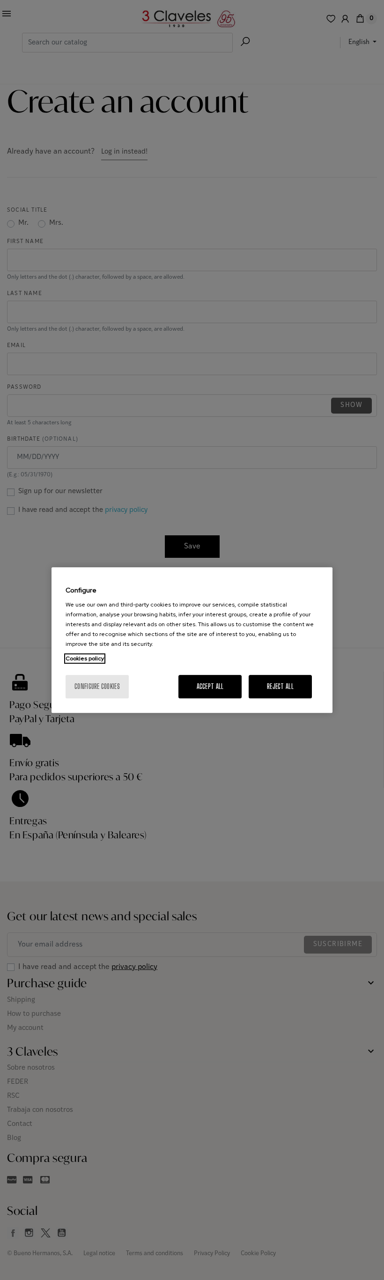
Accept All (210, 686)
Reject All (280, 686)
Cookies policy (85, 658)
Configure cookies (97, 686)
